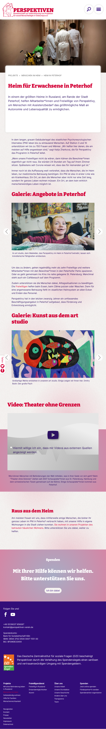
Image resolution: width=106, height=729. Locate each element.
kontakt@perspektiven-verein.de (18, 627)
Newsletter (7, 718)
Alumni (31, 693)
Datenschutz (8, 724)
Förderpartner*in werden (89, 690)
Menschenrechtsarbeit (12, 701)
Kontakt (6, 712)
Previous (6, 231)
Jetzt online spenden (88, 687)
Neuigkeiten (8, 709)
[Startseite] (28, 10)
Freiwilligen (21, 286)
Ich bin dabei (53, 590)
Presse (6, 715)
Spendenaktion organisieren (91, 693)
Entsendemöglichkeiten (38, 690)
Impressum (7, 721)
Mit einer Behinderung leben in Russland (14, 688)
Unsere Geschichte (61, 693)
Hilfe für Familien (9, 698)
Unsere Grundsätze (61, 690)
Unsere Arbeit (59, 687)
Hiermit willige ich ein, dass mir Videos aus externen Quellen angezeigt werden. (52, 450)
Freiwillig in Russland (37, 687)
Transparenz (59, 699)
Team (56, 702)
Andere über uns (60, 696)
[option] (53, 230)
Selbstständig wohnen (11, 695)
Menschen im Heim (30, 75)
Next (99, 231)
